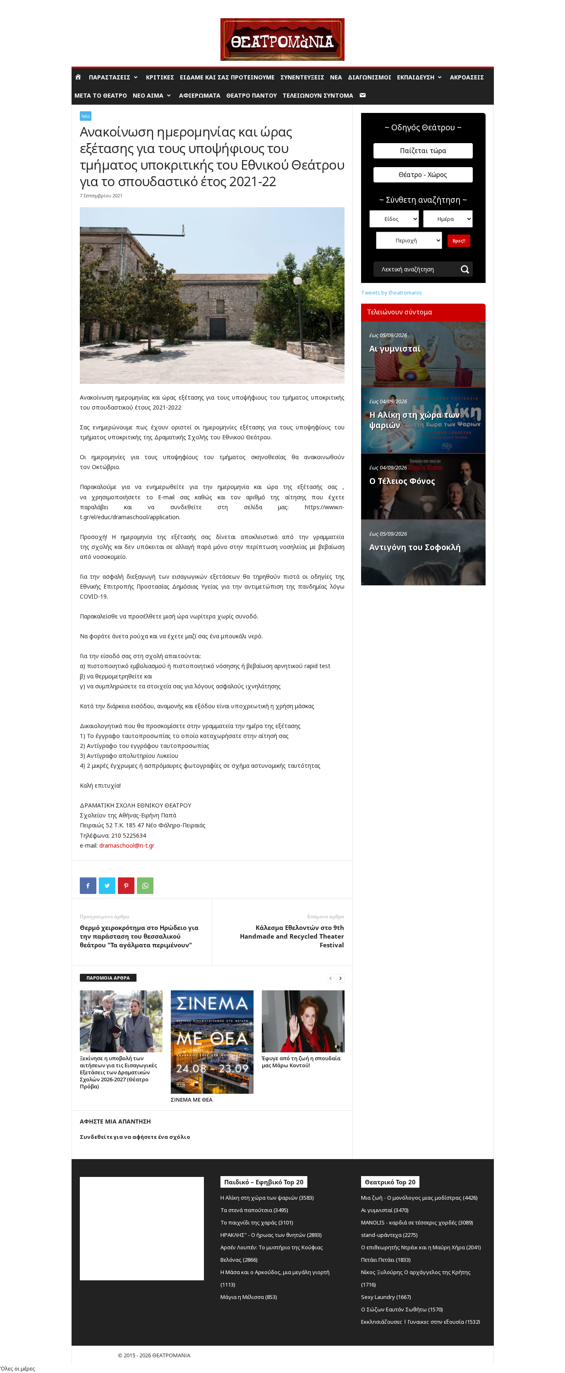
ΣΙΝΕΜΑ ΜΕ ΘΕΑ (192, 1099)
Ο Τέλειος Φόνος (402, 481)
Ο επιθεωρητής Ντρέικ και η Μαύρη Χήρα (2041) (421, 1247)
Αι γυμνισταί (395, 348)
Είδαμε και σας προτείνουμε (227, 77)
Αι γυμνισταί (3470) (385, 1210)
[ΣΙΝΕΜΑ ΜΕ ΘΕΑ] (212, 1042)
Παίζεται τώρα (423, 150)
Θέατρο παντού (251, 95)
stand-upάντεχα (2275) (389, 1235)
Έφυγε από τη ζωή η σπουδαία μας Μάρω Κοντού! (301, 1061)
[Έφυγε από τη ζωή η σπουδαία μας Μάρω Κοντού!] (303, 1021)
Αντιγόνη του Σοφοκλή (415, 547)
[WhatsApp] (145, 885)
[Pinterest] (126, 885)
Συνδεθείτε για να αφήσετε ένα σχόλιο (135, 1137)
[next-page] (340, 978)
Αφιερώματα (199, 95)
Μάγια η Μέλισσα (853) (248, 1297)
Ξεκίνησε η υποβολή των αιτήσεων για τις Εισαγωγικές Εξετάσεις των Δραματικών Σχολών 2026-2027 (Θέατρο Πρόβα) (118, 1072)
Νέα (336, 77)
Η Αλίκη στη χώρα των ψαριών (414, 420)
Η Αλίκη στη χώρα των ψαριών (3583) (267, 1197)
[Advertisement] (423, 642)
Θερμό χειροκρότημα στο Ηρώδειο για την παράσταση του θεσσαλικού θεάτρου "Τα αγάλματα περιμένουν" (139, 936)
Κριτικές (160, 77)
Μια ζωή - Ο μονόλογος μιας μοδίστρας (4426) (419, 1197)
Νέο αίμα (148, 95)
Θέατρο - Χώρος (423, 174)
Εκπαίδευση (415, 77)
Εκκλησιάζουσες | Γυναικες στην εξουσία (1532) (420, 1321)
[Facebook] (88, 885)
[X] (107, 885)
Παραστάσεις (109, 77)
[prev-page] (330, 978)
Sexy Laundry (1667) (386, 1297)
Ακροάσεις (467, 77)
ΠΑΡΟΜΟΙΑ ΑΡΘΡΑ (108, 978)
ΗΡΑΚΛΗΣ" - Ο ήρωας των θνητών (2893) (271, 1235)
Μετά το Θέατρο (100, 95)
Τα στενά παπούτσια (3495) (254, 1210)
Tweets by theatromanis (391, 292)
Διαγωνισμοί (369, 77)
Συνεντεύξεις (302, 77)
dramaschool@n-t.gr (126, 845)
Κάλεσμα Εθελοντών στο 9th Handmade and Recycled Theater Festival (292, 936)
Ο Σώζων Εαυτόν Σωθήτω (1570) (402, 1309)
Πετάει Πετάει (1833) (386, 1259)
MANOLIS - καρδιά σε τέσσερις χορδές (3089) (417, 1222)
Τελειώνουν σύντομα (317, 95)
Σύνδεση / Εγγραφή (95, 6)
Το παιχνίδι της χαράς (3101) (256, 1222)
